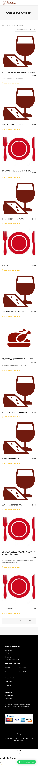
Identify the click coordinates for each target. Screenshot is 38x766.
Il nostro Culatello (10, 458)
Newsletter (8, 685)
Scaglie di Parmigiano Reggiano (15, 124)
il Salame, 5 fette (9, 265)
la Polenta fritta (9, 609)
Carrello (7, 689)
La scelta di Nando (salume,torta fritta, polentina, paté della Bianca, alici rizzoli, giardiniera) (19, 553)
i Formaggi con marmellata (13, 312)
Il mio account (9, 692)
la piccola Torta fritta (12, 505)
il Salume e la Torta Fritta (13, 219)
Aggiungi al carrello (12, 83)
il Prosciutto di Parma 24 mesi (14, 412)
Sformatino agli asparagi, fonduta (16, 171)
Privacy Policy (9, 695)
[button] (26, 762)
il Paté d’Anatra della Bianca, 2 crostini (18, 72)
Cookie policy (8, 698)
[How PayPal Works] (19, 719)
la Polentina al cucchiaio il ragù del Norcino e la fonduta (17, 359)
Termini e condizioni (10, 702)
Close (1, 765)
